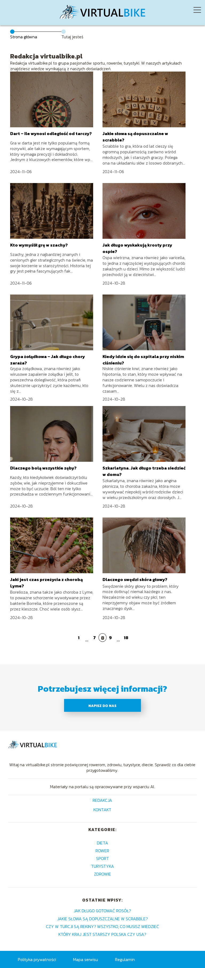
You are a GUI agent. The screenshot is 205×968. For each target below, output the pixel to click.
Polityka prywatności (37, 959)
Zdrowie (102, 874)
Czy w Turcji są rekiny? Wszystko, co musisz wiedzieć (102, 926)
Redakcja (102, 800)
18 (126, 637)
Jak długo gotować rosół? (102, 910)
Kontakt (102, 810)
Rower (102, 850)
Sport (102, 858)
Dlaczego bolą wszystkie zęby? (43, 468)
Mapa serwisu (85, 959)
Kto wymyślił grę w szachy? (39, 245)
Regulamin (125, 959)
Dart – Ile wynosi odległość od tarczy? (51, 133)
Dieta (102, 843)
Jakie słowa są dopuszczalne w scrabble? (102, 918)
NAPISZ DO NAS (102, 705)
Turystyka (102, 866)
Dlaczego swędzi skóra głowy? (134, 579)
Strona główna (23, 36)
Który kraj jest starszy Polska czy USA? (102, 934)
